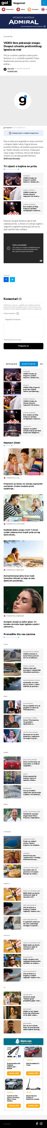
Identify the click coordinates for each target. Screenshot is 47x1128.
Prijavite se (23, 346)
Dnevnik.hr (10, 9)
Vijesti (23, 9)
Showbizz (35, 9)
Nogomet (19, 3)
